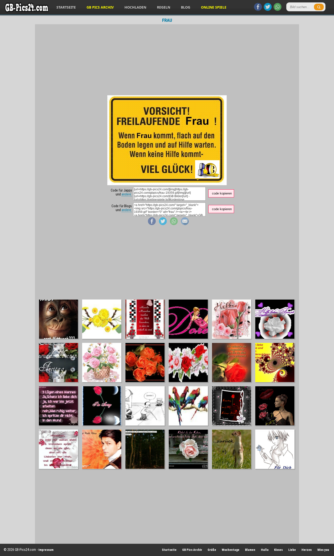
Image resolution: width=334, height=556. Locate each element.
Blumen (250, 550)
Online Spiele (213, 7)
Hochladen (135, 7)
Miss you (323, 550)
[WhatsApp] (277, 10)
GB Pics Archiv (100, 7)
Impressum (46, 550)
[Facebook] (258, 10)
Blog (185, 7)
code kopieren (222, 193)
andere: (127, 194)
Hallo (264, 550)
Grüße (212, 550)
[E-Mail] (185, 224)
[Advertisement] (167, 59)
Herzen (306, 550)
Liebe (292, 550)
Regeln (163, 7)
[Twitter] (268, 10)
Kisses (278, 550)
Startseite (66, 7)
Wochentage (230, 550)
